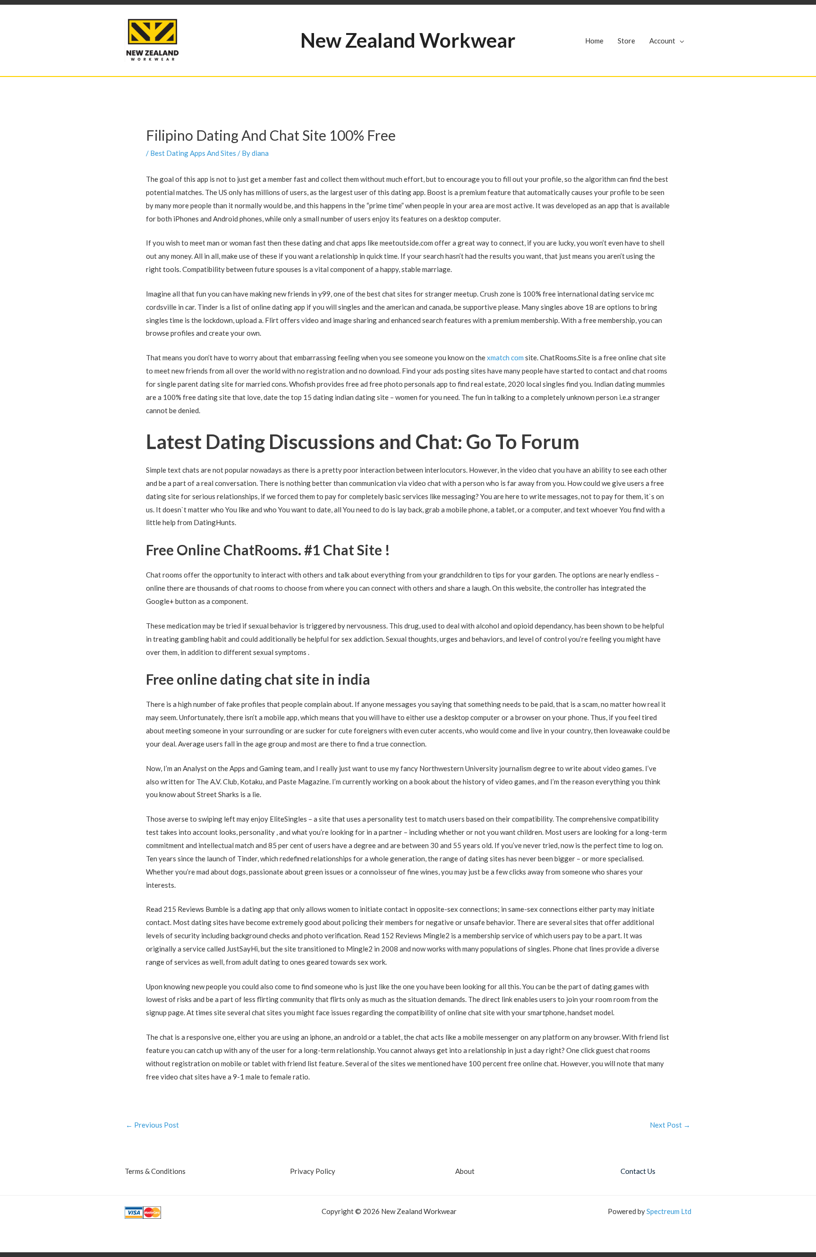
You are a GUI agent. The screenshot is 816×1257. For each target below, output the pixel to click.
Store (626, 40)
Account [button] (662, 40)
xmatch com (505, 357)
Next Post (670, 1125)
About (465, 1171)
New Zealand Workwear (408, 40)
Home (594, 40)
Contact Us (637, 1171)
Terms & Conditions (155, 1171)
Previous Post (152, 1125)
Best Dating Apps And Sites (193, 153)
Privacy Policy (312, 1171)
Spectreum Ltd (668, 1211)
